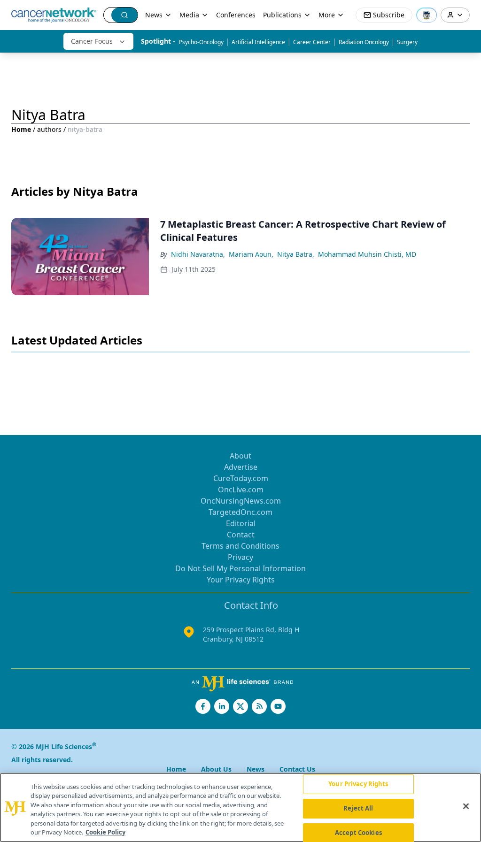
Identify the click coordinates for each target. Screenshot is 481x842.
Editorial (241, 523)
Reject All (358, 808)
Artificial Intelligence (258, 42)
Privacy (240, 557)
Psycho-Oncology (201, 42)
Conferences (236, 14)
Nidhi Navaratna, (198, 254)
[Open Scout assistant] (426, 15)
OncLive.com (241, 489)
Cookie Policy (105, 832)
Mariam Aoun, (251, 254)
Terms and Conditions (240, 546)
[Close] (466, 806)
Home (21, 129)
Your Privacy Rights (241, 579)
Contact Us (297, 769)
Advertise (240, 467)
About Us (216, 769)
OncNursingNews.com (241, 501)
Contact (241, 534)
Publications (282, 14)
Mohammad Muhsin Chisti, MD (367, 254)
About (240, 456)
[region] (240, 807)
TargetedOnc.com (240, 512)
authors (49, 129)
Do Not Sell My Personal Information (240, 568)
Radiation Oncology (364, 42)
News (154, 14)
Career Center (312, 42)
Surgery (407, 42)
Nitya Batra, (295, 254)
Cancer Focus (92, 41)
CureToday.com (240, 478)
